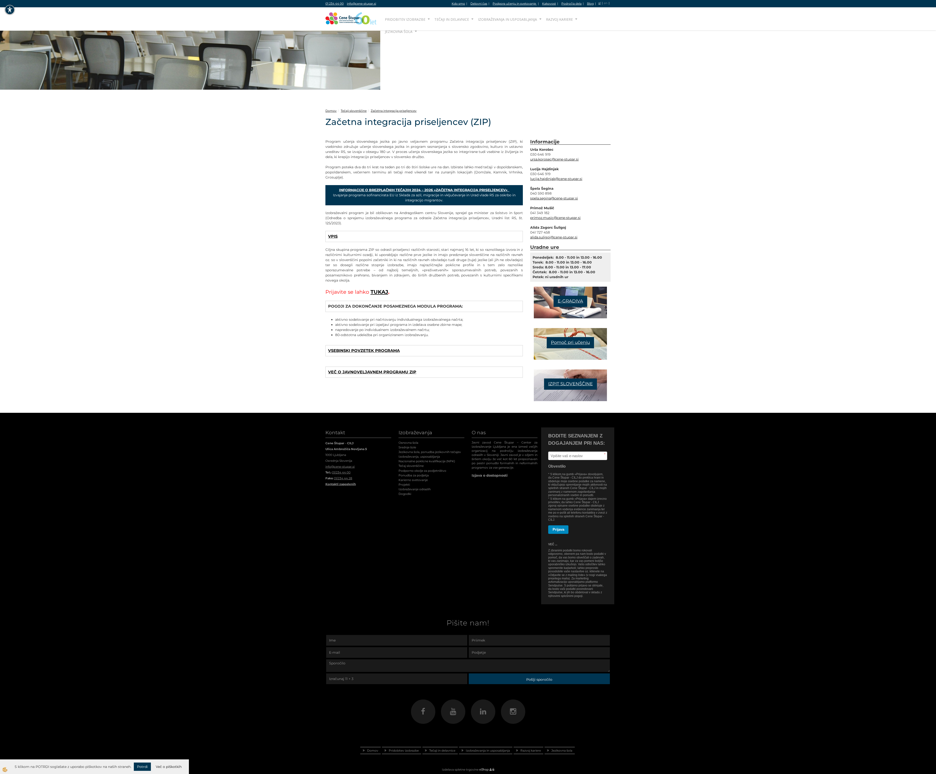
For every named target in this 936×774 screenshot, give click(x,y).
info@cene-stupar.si (361, 3)
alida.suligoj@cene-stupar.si (553, 237)
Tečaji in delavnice (451, 19)
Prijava (558, 529)
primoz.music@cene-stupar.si (555, 218)
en (605, 3)
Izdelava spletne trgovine (460, 769)
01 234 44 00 (334, 3)
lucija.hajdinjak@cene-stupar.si (556, 179)
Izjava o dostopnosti (489, 475)
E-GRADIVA (570, 301)
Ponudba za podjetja (414, 475)
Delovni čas (478, 3)
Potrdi (142, 767)
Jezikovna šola (398, 31)
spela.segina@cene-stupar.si (554, 198)
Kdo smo (458, 3)
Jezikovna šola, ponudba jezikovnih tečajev (430, 452)
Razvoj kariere (559, 19)
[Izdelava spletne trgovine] (484, 769)
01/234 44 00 (341, 472)
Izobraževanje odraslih (415, 489)
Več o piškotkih (169, 767)
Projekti (404, 484)
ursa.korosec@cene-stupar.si (554, 159)
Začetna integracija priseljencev (394, 111)
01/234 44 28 (343, 478)
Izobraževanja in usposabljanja (507, 19)
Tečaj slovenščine (411, 466)
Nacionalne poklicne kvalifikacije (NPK (426, 461)
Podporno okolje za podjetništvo (422, 470)
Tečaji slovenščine (354, 111)
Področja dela (571, 3)
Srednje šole (407, 447)
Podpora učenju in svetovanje (515, 3)
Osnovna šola (408, 442)
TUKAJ (379, 292)
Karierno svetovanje (413, 480)
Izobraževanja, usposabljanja (419, 456)
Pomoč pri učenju (570, 342)
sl (599, 3)
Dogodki (405, 494)
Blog (590, 3)
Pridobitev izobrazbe (405, 19)
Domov (331, 111)
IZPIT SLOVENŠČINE (570, 384)
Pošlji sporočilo (539, 679)
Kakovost (549, 3)
